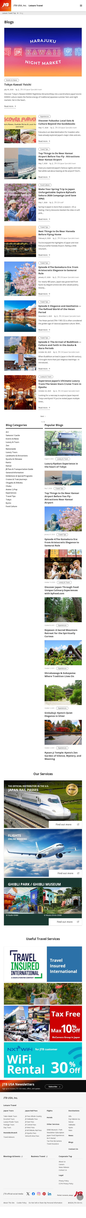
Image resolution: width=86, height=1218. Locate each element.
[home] (5, 5)
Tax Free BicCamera (54, 1141)
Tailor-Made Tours (10, 1116)
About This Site (8, 1203)
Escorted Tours (9, 1119)
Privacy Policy (64, 1181)
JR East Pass (29, 1122)
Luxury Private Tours (10, 1122)
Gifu (70, 1116)
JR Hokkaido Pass (31, 1119)
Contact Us (63, 1170)
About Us (62, 1162)
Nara (70, 1130)
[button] (81, 6)
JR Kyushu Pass (30, 1133)
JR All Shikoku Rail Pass (33, 1130)
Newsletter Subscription (55, 1132)
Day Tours (7, 1127)
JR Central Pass (30, 1125)
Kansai (71, 1122)
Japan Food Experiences (55, 1135)
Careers (61, 1164)
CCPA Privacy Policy (66, 1184)
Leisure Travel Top (9, 13)
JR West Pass (30, 1127)
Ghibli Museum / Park (54, 1130)
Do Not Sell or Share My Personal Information (45, 1203)
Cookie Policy (21, 1203)
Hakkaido (72, 1125)
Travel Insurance (53, 1144)
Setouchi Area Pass (32, 1136)
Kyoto (71, 1127)
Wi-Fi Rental (51, 1138)
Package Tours (8, 1125)
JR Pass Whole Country (33, 1116)
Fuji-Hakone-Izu (74, 1119)
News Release (64, 1167)
